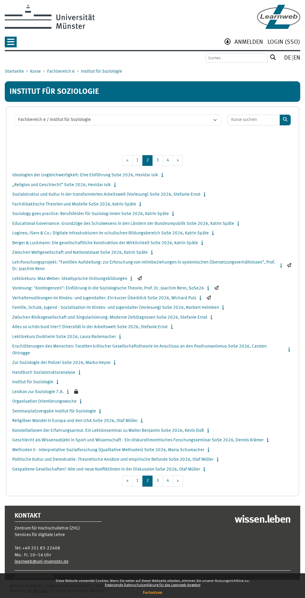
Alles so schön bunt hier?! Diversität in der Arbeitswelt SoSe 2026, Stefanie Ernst (90, 327)
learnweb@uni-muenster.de (42, 562)
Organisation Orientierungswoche (44, 401)
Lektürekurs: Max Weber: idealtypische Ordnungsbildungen (69, 279)
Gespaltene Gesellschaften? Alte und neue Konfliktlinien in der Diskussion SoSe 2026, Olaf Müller (106, 469)
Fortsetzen (152, 593)
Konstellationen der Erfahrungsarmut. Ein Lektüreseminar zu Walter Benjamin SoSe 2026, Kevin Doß (108, 431)
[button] (11, 44)
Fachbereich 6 (61, 71)
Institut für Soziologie (101, 71)
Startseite (14, 71)
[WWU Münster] (50, 17)
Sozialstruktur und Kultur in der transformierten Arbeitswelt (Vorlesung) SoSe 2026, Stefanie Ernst (106, 194)
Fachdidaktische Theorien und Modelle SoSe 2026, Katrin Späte (74, 204)
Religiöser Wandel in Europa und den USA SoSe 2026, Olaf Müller (75, 421)
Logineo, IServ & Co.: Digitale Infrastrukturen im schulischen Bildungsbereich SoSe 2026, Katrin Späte (110, 233)
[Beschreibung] (164, 175)
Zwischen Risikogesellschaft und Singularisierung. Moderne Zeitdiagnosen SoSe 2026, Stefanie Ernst (109, 317)
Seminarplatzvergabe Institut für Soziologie (54, 411)
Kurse (35, 71)
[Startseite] (278, 17)
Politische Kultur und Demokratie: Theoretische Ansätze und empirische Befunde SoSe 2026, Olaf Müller (113, 459)
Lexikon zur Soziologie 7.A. (38, 392)
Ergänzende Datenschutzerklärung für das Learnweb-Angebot (152, 585)
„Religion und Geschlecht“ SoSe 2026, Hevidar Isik (61, 185)
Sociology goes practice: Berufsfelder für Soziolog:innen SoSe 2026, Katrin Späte (90, 214)
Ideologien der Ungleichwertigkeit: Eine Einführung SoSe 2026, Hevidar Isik (85, 175)
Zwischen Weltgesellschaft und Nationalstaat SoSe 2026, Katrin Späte (80, 252)
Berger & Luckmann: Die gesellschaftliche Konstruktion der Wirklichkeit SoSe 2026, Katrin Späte (105, 243)
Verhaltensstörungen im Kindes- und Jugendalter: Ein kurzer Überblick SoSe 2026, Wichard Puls (104, 298)
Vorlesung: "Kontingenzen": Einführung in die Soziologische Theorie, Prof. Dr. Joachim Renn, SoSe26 (108, 288)
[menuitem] (248, 43)
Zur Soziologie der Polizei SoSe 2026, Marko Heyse (61, 363)
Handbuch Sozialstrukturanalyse (43, 372)
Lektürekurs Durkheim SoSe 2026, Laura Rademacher (64, 337)
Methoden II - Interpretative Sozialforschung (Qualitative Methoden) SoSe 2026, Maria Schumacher (108, 450)
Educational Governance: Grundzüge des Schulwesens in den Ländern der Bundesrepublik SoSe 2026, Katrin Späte (123, 224)
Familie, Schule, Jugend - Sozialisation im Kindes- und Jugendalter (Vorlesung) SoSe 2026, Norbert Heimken (115, 308)
